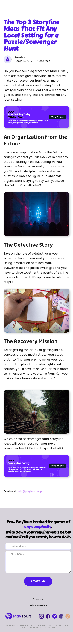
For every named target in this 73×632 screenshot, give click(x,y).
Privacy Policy (38, 605)
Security (38, 599)
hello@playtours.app (29, 491)
